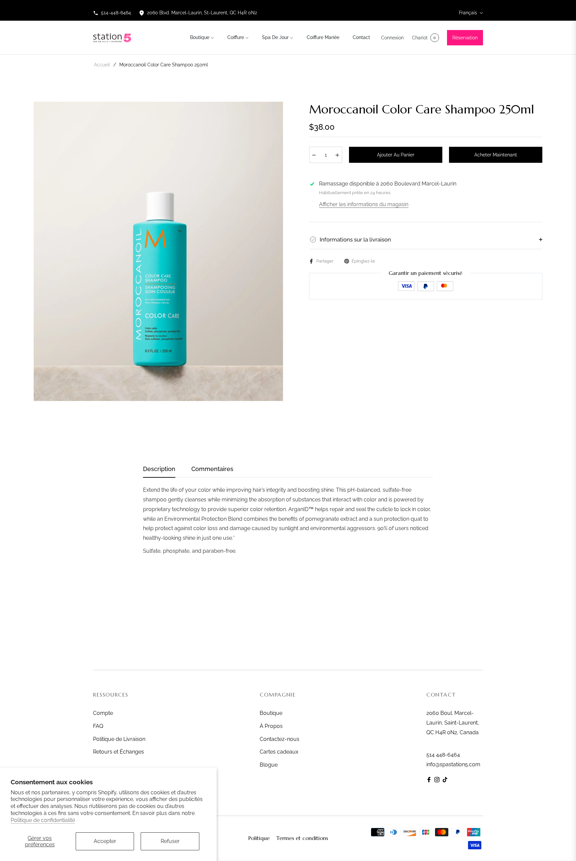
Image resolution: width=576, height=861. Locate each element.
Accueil (102, 64)
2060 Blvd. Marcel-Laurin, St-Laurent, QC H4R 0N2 (202, 12)
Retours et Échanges (118, 752)
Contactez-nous (279, 739)
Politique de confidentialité (43, 820)
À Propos (271, 726)
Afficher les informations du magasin (363, 204)
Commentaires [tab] (212, 468)
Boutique (271, 713)
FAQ (98, 726)
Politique (259, 838)
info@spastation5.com (453, 764)
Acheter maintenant (495, 154)
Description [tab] (159, 468)
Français (468, 12)
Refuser (170, 841)
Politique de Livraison (119, 739)
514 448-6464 (443, 755)
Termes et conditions (302, 838)
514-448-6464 (116, 12)
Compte (103, 713)
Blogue (269, 765)
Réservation (465, 37)
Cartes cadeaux (279, 752)
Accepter (105, 841)
